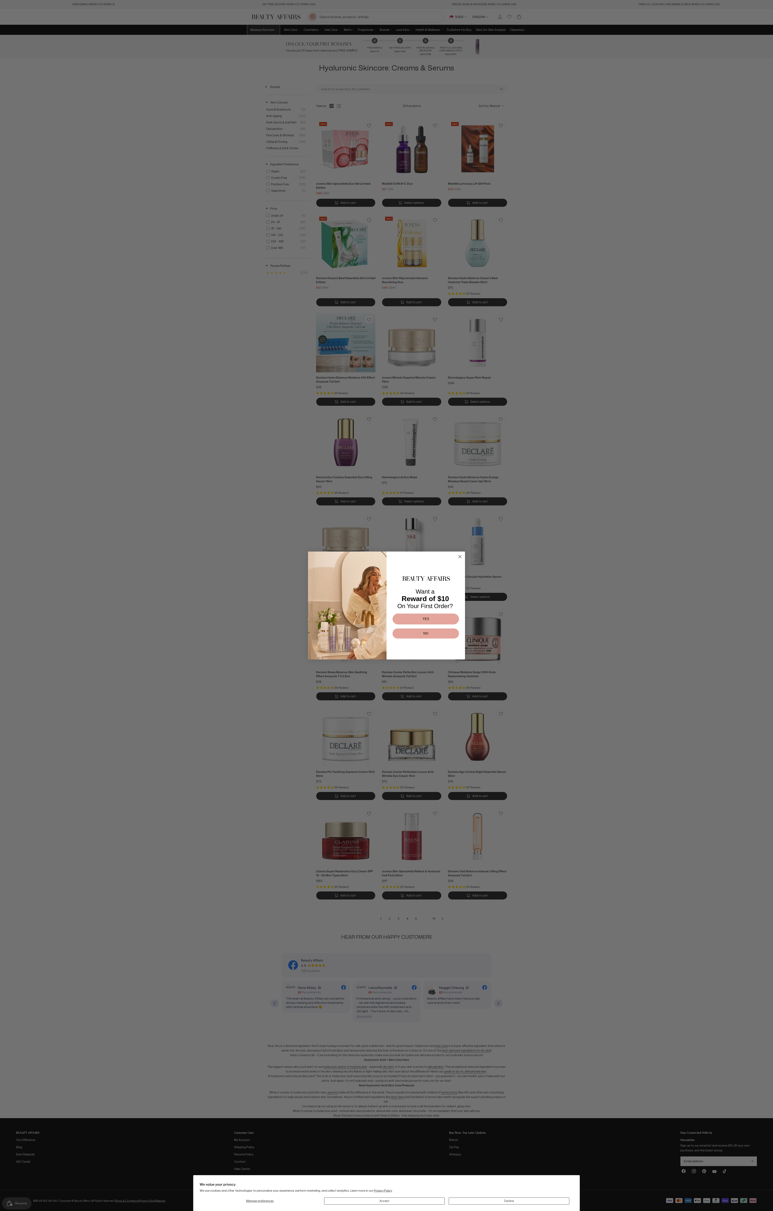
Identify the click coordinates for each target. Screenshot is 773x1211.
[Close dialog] (459, 556)
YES (426, 619)
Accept (384, 1201)
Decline (509, 1201)
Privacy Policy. (383, 1190)
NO (425, 633)
